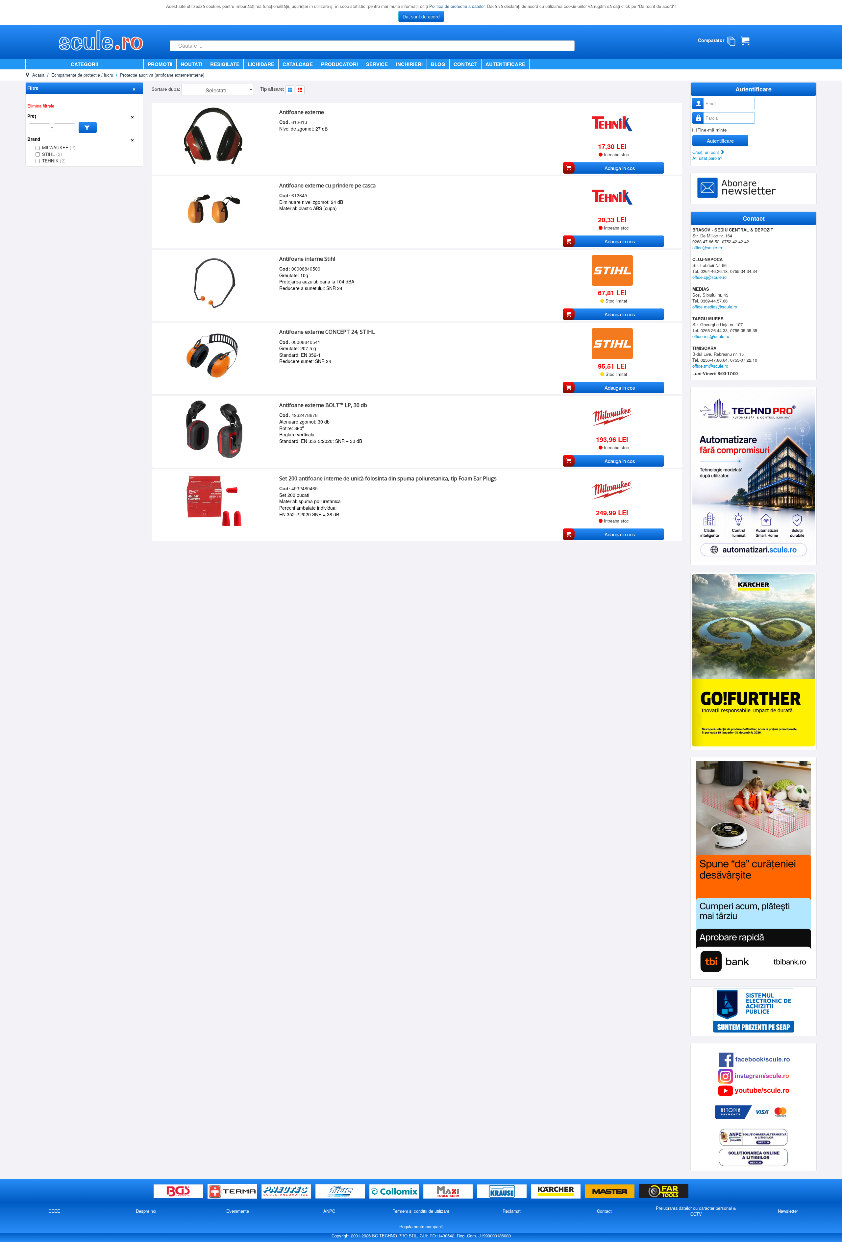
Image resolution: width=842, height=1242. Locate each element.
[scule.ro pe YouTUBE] (753, 1090)
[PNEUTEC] (287, 1191)
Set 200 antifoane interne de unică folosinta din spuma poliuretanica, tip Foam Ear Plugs (388, 478)
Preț (31, 116)
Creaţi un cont (706, 152)
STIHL (52, 154)
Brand (33, 139)
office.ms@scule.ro (710, 336)
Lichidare (261, 64)
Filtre (32, 88)
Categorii (84, 64)
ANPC (329, 1211)
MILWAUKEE (59, 147)
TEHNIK (54, 161)
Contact (465, 64)
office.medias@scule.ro (714, 307)
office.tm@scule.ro (710, 366)
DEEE (54, 1211)
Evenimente (237, 1211)
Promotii (160, 64)
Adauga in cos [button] (620, 167)
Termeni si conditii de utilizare (421, 1211)
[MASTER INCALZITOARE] (610, 1191)
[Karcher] (556, 1191)
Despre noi (146, 1211)
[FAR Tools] (663, 1191)
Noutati (191, 64)
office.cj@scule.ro (709, 277)
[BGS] (179, 1191)
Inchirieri (409, 64)
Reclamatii (513, 1211)
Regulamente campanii (421, 1226)
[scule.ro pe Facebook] (754, 1059)
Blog (438, 64)
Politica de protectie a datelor (456, 6)
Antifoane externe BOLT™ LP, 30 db (323, 405)
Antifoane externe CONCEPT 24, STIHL (327, 331)
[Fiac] (341, 1191)
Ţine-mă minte (712, 130)
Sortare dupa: (167, 89)
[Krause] (503, 1191)
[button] (88, 127)
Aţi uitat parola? (707, 158)
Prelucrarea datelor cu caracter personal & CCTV (696, 1211)
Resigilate (224, 64)
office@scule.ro (707, 247)
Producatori (339, 64)
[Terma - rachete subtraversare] (233, 1191)
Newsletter (788, 1211)
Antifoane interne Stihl (307, 258)
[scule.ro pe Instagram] (753, 1076)
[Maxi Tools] (449, 1191)
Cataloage (298, 64)
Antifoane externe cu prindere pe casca (327, 185)
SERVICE (377, 64)
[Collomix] (395, 1191)
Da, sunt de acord (421, 16)
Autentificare (505, 64)
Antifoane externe (301, 112)
